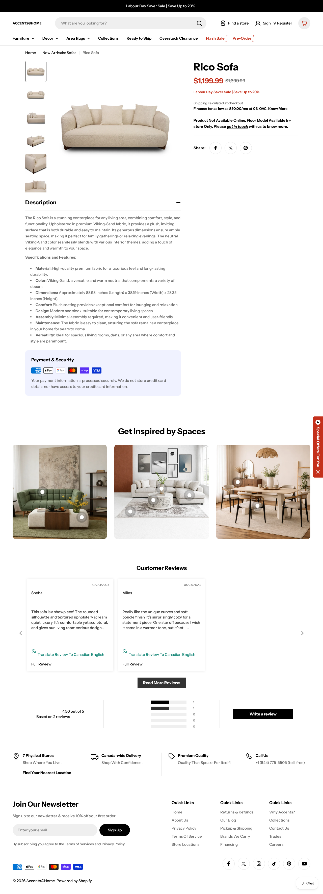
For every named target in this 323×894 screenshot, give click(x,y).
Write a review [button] (263, 713)
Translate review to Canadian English (71, 654)
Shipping (200, 103)
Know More (277, 108)
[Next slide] (302, 633)
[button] (318, 447)
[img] (42, 585)
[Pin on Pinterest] (246, 148)
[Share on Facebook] (215, 148)
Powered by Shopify (74, 880)
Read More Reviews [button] (161, 682)
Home (30, 52)
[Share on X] (231, 148)
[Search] (199, 23)
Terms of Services (79, 844)
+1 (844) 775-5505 (271, 762)
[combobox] (130, 23)
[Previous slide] (21, 633)
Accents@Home (40, 880)
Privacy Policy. (113, 844)
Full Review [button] (41, 664)
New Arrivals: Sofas (59, 52)
